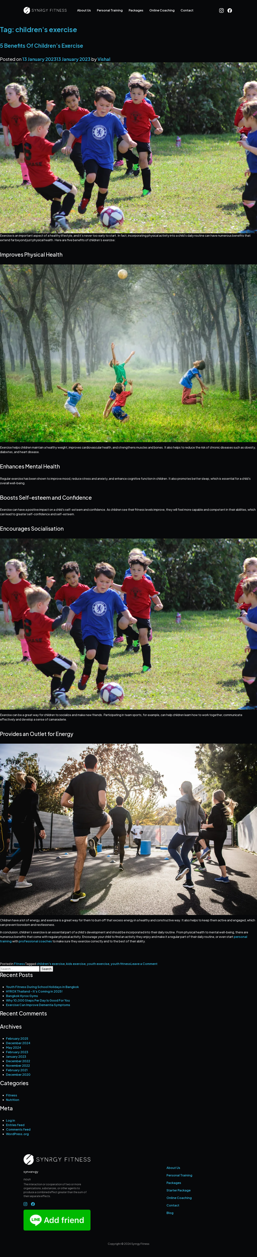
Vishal (103, 59)
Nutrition (12, 1100)
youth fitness (121, 964)
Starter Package (179, 1190)
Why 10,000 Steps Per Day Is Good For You (38, 1000)
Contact (187, 10)
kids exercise (76, 964)
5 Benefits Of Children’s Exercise (41, 45)
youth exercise (98, 964)
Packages (136, 10)
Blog (170, 1213)
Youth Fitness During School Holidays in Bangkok (42, 987)
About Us (84, 10)
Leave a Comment (144, 964)
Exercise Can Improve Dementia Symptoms (38, 1005)
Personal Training (110, 10)
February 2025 (17, 1038)
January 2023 (16, 1056)
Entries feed (15, 1125)
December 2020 (18, 1074)
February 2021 (16, 1070)
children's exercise (50, 964)
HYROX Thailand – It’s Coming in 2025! (34, 991)
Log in (10, 1120)
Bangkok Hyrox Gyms (22, 996)
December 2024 (18, 1043)
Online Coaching (162, 10)
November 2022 (18, 1065)
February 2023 (17, 1052)
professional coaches (35, 941)
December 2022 (18, 1061)
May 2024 (13, 1047)
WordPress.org (17, 1134)
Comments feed (18, 1129)
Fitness (19, 964)
